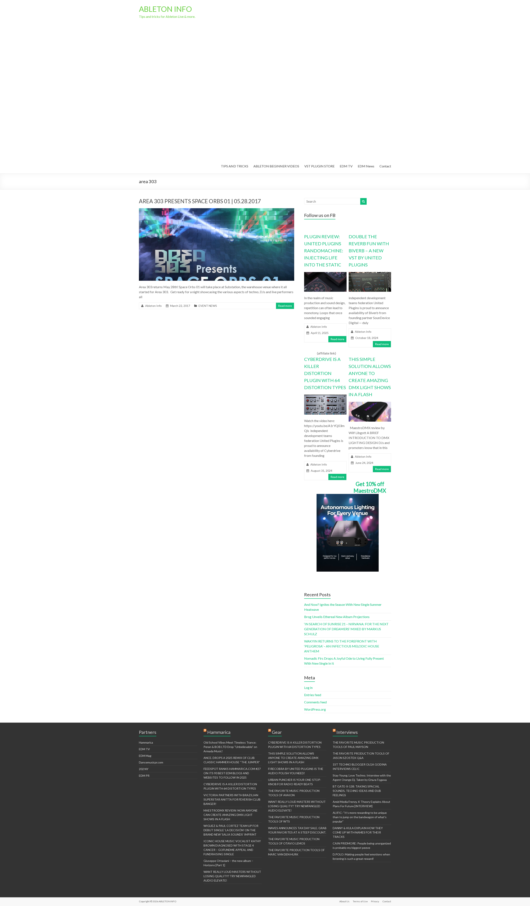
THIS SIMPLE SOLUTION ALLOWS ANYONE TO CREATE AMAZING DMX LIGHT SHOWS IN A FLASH (293, 758)
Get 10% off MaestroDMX (370, 487)
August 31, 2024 (321, 470)
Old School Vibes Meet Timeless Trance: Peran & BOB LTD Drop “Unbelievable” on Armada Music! (230, 747)
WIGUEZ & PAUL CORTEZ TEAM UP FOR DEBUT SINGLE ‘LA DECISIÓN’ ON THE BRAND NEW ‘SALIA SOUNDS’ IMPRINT (231, 830)
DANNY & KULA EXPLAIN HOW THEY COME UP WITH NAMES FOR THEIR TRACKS (358, 832)
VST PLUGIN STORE (319, 166)
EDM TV (346, 166)
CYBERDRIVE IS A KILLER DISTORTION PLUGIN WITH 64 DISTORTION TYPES (325, 373)
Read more (285, 305)
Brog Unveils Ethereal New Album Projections (337, 617)
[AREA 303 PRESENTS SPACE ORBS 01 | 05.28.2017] (216, 210)
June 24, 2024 (364, 462)
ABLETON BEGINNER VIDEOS (276, 166)
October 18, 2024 (366, 338)
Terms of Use (360, 901)
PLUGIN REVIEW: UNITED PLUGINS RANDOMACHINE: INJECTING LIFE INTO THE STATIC (323, 250)
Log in (308, 687)
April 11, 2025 (320, 333)
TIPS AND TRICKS (234, 166)
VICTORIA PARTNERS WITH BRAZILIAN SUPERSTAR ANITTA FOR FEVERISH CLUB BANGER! (232, 799)
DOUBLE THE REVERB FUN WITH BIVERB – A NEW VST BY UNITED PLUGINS (369, 250)
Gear (277, 732)
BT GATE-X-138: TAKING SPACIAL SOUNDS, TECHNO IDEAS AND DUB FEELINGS (357, 791)
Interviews (347, 732)
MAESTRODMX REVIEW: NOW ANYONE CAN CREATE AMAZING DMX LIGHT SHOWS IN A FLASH (231, 815)
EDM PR (144, 775)
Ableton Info (153, 305)
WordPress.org (315, 709)
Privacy (375, 901)
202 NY (143, 769)
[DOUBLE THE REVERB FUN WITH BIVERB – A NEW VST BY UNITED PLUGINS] (370, 274)
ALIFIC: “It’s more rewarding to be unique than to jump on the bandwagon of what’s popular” (360, 817)
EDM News (366, 166)
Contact (385, 166)
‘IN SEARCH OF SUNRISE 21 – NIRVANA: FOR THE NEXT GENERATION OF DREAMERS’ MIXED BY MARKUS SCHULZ (346, 629)
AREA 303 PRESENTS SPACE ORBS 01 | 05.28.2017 (200, 201)
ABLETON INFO (165, 8)
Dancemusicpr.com (151, 762)
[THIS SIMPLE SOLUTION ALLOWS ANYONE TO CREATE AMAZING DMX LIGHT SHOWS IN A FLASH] (370, 404)
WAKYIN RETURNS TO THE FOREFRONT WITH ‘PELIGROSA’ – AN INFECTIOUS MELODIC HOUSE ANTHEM (341, 646)
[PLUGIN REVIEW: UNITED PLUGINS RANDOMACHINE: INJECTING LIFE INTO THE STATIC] (325, 274)
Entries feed (312, 695)
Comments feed (315, 702)
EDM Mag (145, 755)
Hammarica (146, 742)
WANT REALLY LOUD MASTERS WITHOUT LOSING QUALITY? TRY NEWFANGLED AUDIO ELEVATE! (232, 876)
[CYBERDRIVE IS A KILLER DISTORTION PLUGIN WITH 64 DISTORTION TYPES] (325, 397)
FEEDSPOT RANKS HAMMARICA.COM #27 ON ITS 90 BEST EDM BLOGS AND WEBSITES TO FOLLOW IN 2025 (232, 773)
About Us (344, 901)
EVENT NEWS (208, 305)
